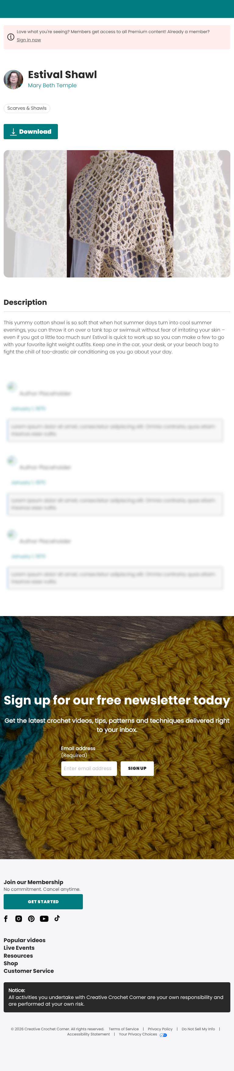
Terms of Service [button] (124, 1029)
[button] (5, 918)
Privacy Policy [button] (160, 1029)
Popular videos (25, 940)
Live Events (19, 948)
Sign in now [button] (29, 40)
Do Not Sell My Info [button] (198, 1029)
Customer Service (29, 971)
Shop (11, 963)
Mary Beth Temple (52, 85)
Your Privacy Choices (138, 1034)
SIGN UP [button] (137, 768)
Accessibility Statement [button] (88, 1034)
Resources (18, 956)
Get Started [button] (43, 902)
